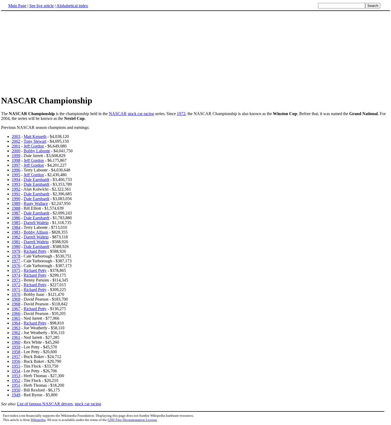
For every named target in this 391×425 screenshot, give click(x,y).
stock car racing (141, 113)
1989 (16, 203)
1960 (16, 342)
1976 (16, 265)
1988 (16, 208)
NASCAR (118, 113)
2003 (16, 136)
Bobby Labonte (37, 151)
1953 (16, 375)
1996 (16, 170)
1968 (16, 304)
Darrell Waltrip (36, 222)
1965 (16, 318)
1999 (16, 155)
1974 (16, 275)
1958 (16, 352)
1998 (16, 160)
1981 (16, 241)
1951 (16, 385)
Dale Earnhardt (36, 179)
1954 (16, 371)
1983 (16, 232)
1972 (181, 113)
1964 (16, 323)
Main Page (17, 5)
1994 (16, 179)
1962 (16, 332)
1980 (16, 246)
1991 (16, 194)
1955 (16, 366)
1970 (16, 294)
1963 (16, 328)
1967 (16, 308)
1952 (16, 380)
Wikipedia (38, 420)
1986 (16, 218)
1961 (16, 337)
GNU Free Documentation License (132, 420)
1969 (16, 299)
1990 (16, 198)
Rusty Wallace (36, 203)
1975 (16, 270)
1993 (16, 184)
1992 (16, 189)
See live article (41, 5)
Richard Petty (35, 251)
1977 (16, 261)
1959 (16, 347)
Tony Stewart (35, 141)
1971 (16, 289)
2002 (16, 141)
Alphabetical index (72, 5)
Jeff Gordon (34, 146)
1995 (16, 174)
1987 (16, 213)
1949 (16, 395)
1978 (16, 256)
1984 (16, 227)
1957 (16, 356)
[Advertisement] (45, 53)
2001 (16, 146)
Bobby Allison (36, 232)
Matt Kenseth (35, 136)
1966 (16, 313)
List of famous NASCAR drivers (45, 404)
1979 (16, 251)
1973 (16, 280)
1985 (16, 222)
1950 (16, 390)
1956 (16, 361)
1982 (16, 237)
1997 (16, 165)
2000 (16, 151)
